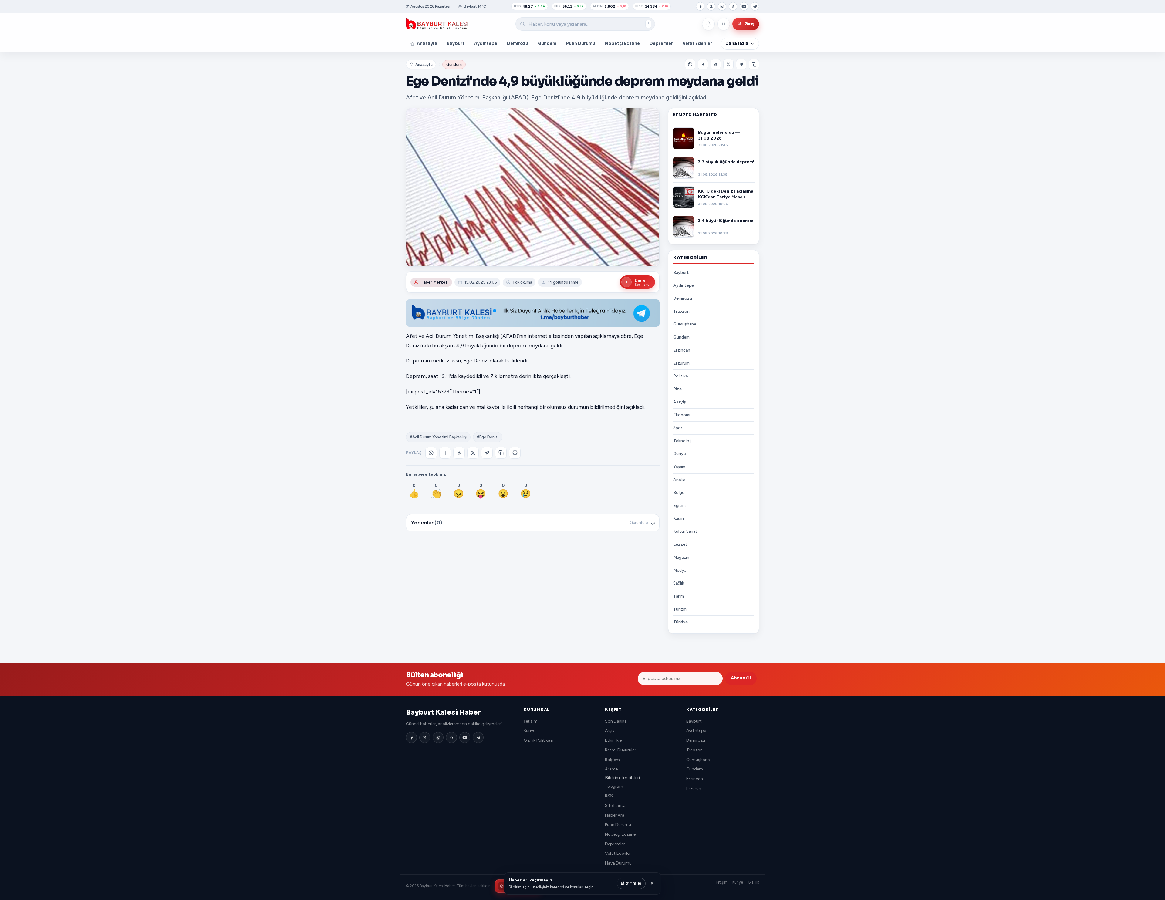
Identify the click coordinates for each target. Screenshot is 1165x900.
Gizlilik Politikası (538, 740)
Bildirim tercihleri (622, 777)
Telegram (614, 786)
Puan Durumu (580, 43)
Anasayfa (427, 43)
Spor (677, 427)
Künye (529, 730)
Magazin (681, 557)
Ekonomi (681, 414)
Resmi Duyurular (620, 750)
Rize (677, 389)
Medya (679, 570)
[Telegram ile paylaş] (741, 64)
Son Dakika (616, 721)
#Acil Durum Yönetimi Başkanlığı (438, 437)
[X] (711, 6)
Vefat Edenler (697, 43)
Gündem (547, 43)
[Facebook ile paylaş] (703, 64)
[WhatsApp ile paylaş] (690, 64)
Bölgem (612, 759)
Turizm (680, 609)
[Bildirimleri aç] (708, 24)
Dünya (679, 453)
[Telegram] (755, 6)
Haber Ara (614, 815)
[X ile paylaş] (728, 64)
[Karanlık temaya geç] (723, 24)
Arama (611, 769)
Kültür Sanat (685, 531)
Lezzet (680, 544)
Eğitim (679, 505)
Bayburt (455, 43)
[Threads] (733, 6)
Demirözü (517, 43)
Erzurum (681, 363)
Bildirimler (631, 883)
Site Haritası (617, 805)
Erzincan (681, 350)
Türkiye (680, 622)
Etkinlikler (614, 740)
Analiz (679, 479)
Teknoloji (682, 440)
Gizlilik (753, 882)
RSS (609, 795)
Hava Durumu (618, 863)
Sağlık (678, 583)
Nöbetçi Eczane (622, 43)
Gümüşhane (684, 324)
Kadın (678, 518)
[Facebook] (700, 6)
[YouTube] (744, 6)
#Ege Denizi (487, 437)
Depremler (661, 43)
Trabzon (681, 311)
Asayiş (679, 402)
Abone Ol (741, 678)
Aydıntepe (485, 43)
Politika (680, 376)
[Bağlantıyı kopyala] (754, 64)
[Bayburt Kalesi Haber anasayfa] (437, 24)
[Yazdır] (515, 453)
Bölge (678, 492)
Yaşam (679, 466)
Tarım (678, 596)
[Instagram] (722, 6)
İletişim (531, 721)
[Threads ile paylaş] (716, 64)
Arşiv (609, 730)
